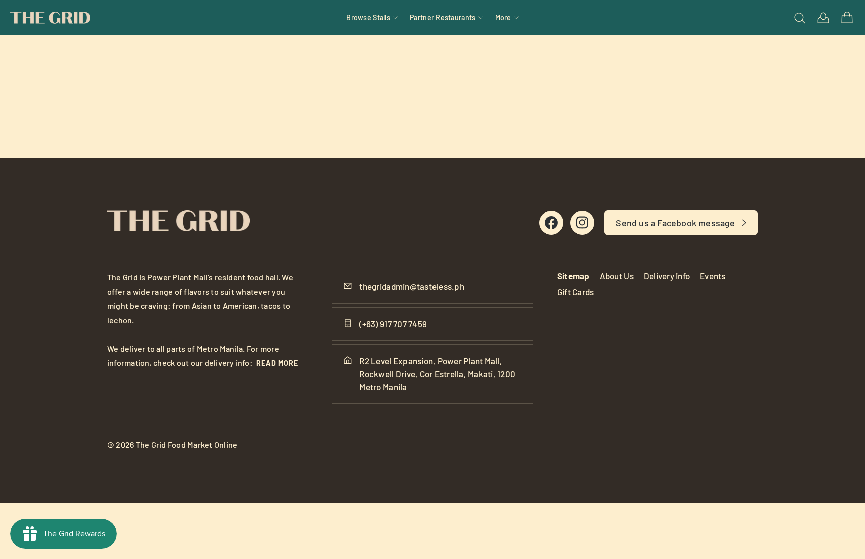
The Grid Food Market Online (187, 444)
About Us (617, 276)
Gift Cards (575, 292)
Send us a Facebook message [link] (675, 222)
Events (713, 276)
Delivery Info (667, 276)
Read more (277, 363)
